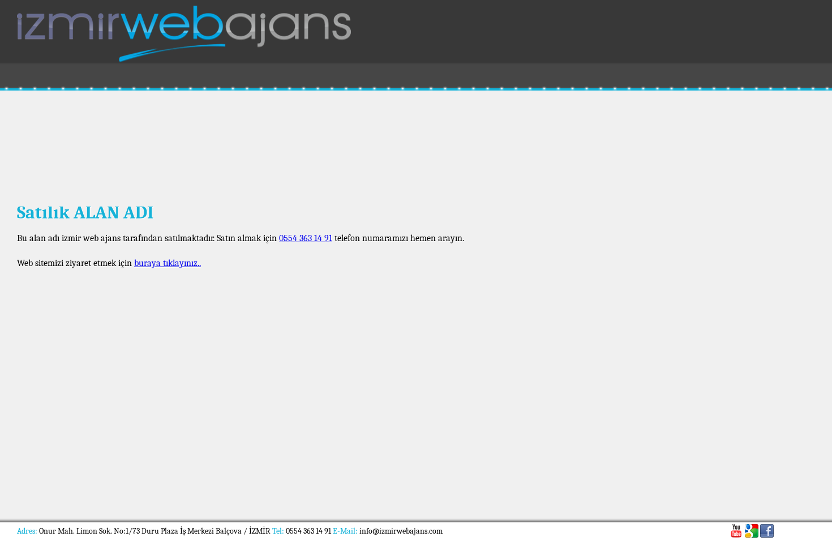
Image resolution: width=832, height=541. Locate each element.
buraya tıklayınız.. (167, 263)
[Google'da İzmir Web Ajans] (751, 531)
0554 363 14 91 (305, 238)
